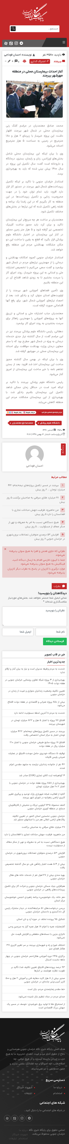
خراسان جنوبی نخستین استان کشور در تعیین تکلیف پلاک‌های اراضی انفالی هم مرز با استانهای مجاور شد (38, 818)
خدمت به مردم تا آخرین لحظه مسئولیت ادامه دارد (39, 713)
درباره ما (58, 1087)
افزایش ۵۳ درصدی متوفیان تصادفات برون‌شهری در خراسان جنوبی (35, 855)
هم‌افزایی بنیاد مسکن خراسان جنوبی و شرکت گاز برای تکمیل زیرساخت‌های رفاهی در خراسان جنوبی (35, 888)
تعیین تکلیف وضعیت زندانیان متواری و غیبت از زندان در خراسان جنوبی (36, 693)
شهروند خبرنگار (24, 1087)
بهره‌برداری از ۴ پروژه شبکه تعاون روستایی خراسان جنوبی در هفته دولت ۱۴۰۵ (35, 682)
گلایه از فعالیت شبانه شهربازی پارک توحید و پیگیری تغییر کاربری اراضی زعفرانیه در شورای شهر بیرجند (36, 796)
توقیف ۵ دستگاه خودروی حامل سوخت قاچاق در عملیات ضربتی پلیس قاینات (36, 755)
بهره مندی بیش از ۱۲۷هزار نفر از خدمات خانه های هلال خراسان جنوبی (37, 877)
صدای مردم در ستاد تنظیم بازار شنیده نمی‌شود (41, 997)
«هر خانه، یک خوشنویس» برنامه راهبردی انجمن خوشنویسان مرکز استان (35, 899)
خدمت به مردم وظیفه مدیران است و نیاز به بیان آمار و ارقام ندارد (35, 670)
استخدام (57, 1093)
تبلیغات (28, 1093)
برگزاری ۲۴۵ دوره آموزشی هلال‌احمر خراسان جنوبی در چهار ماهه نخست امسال (35, 958)
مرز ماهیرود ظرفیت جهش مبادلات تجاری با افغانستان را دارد (34, 834)
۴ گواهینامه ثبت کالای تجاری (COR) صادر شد (42, 775)
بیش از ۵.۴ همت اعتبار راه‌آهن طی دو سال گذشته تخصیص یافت (35, 866)
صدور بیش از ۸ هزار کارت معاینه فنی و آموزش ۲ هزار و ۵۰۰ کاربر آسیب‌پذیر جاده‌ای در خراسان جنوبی (35, 980)
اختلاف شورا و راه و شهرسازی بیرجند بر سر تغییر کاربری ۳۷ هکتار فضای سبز (35, 947)
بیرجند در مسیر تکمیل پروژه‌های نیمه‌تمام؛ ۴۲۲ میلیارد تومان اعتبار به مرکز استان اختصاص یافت (37, 733)
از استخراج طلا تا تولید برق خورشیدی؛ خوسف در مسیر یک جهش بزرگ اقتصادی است (36, 1006)
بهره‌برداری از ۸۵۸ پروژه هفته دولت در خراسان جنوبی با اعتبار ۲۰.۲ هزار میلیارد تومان (37, 785)
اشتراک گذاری (38, 61)
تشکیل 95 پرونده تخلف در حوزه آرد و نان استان (41, 919)
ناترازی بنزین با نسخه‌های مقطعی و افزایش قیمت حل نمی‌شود (38, 936)
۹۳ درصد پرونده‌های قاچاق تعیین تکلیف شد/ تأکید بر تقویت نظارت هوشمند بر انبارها (38, 969)
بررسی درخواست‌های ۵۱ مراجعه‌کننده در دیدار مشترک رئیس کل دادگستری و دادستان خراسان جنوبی (35, 910)
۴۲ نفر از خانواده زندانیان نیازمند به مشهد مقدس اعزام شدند (37, 766)
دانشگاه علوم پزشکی (50, 423)
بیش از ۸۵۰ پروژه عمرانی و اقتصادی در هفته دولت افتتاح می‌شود (36, 704)
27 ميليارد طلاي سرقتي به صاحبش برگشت (43, 827)
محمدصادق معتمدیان (22, 423)
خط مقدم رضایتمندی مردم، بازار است (46, 989)
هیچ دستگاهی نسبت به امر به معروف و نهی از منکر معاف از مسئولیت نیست (35, 844)
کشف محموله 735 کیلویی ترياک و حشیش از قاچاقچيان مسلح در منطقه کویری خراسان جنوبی (36, 807)
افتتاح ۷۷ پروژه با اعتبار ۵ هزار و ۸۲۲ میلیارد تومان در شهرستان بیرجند (38, 722)
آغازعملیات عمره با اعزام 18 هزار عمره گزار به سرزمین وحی (36, 927)
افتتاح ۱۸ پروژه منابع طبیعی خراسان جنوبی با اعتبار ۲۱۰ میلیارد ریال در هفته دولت (37, 744)
